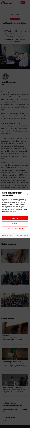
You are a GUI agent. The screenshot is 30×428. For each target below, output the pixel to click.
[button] (27, 194)
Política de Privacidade (21, 235)
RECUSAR (15, 223)
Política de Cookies (11, 211)
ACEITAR (15, 218)
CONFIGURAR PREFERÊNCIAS (15, 228)
